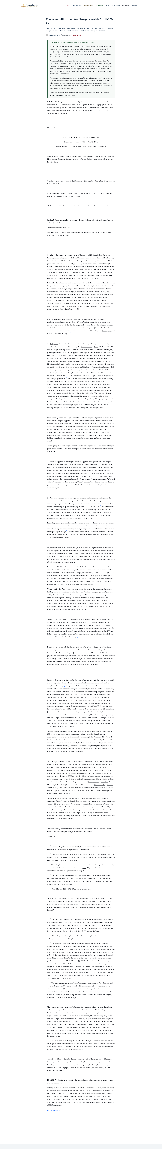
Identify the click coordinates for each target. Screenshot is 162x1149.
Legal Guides (116, 5)
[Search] (140, 5)
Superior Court (89, 5)
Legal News (126, 5)
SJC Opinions (77, 35)
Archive (134, 5)
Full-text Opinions (53, 1110)
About (107, 5)
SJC (68, 5)
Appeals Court (76, 5)
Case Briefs (99, 5)
